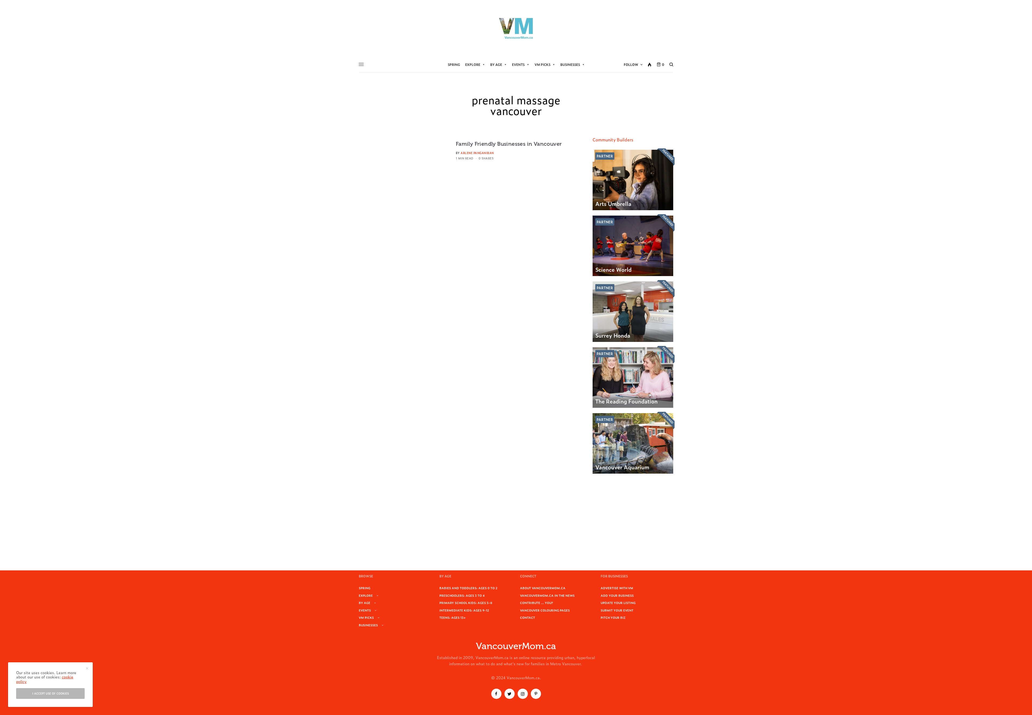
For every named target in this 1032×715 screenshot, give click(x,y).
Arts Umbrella (613, 203)
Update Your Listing (618, 602)
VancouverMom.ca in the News (547, 595)
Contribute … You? (536, 602)
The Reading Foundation (626, 401)
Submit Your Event (617, 610)
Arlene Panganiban (477, 153)
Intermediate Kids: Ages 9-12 (464, 610)
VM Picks (542, 64)
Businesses (570, 64)
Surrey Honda (612, 335)
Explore (472, 64)
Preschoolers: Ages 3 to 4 (462, 595)
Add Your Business (617, 595)
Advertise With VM (617, 588)
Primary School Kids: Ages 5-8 (465, 602)
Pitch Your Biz (613, 617)
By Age (496, 64)
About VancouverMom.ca (542, 588)
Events (518, 64)
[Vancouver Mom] (516, 28)
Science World (613, 269)
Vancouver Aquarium (622, 467)
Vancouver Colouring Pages (545, 610)
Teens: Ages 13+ (452, 617)
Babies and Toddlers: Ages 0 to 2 (468, 588)
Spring (454, 64)
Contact (527, 617)
